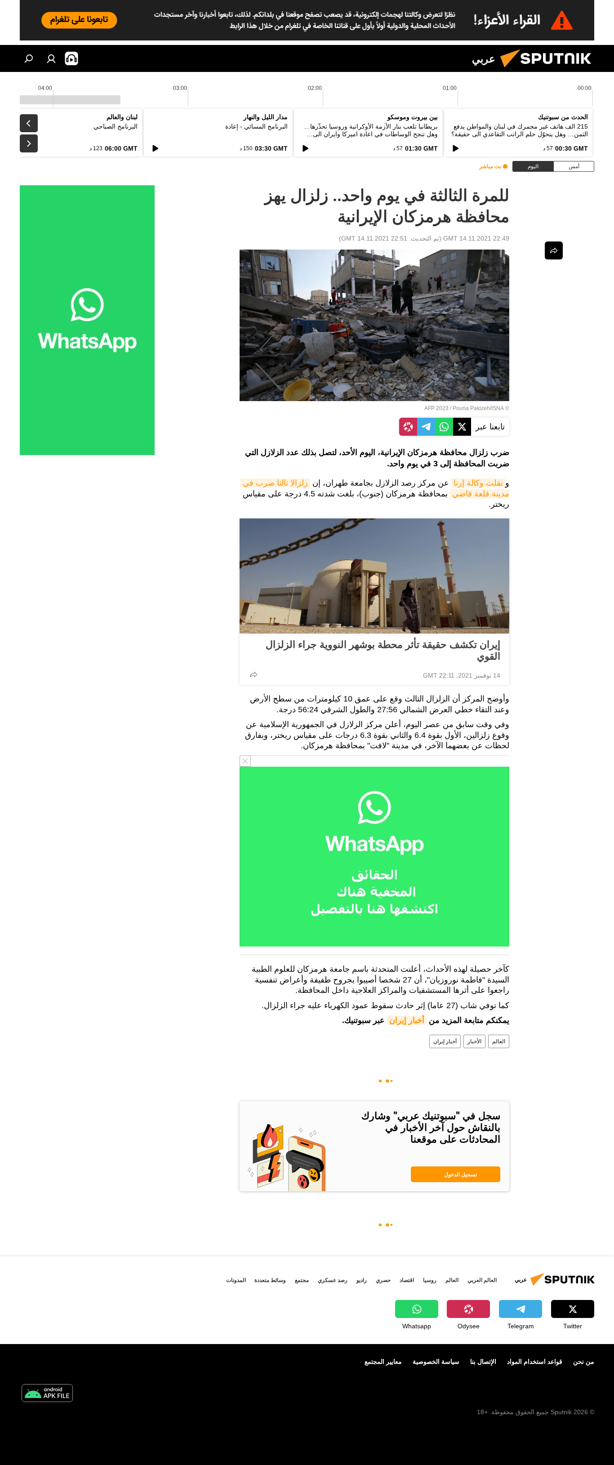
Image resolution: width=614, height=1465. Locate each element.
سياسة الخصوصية (436, 1361)
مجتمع (302, 1280)
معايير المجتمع (383, 1361)
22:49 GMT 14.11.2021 (476, 238)
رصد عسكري (332, 1280)
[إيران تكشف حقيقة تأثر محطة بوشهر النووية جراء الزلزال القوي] (374, 576)
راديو (361, 1280)
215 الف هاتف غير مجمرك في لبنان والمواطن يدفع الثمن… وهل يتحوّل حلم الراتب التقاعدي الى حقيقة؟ (519, 130)
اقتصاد (407, 1280)
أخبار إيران (406, 1020)
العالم (498, 1041)
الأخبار (474, 1041)
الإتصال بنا (483, 1361)
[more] (254, 674)
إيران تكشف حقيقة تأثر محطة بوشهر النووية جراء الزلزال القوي (383, 650)
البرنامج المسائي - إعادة (256, 126)
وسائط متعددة (270, 1280)
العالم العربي (482, 1280)
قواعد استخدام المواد (534, 1361)
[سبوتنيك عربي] (549, 69)
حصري (383, 1280)
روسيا (429, 1280)
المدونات (236, 1280)
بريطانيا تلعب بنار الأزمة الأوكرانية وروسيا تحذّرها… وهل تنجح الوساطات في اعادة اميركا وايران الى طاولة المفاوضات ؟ (371, 134)
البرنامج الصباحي (115, 126)
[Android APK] (47, 1394)
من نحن (583, 1361)
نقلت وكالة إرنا (478, 482)
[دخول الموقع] (51, 58)
